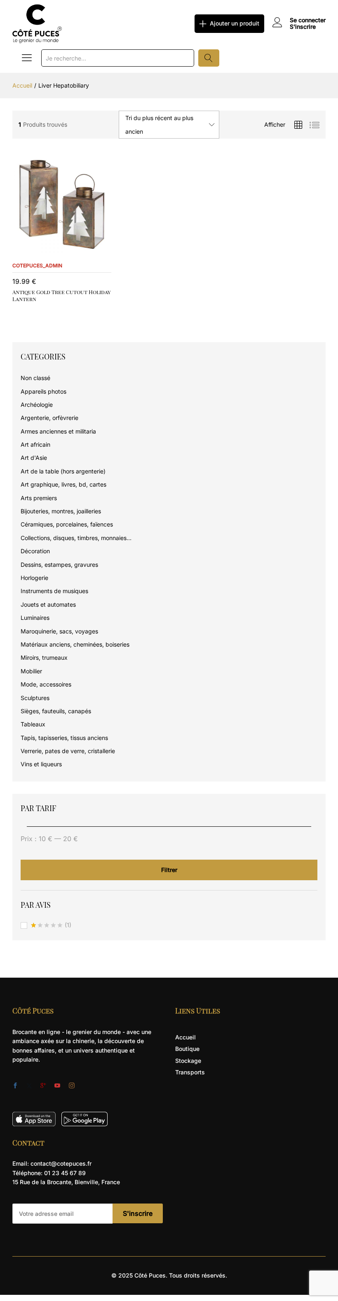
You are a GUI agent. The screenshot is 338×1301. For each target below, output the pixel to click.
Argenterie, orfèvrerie (49, 417)
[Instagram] (71, 1086)
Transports (190, 1072)
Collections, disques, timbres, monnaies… (76, 537)
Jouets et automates (48, 604)
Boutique (187, 1048)
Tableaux (33, 724)
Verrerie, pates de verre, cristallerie (68, 750)
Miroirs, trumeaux (44, 657)
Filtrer (169, 869)
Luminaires (35, 617)
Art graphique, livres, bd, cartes (63, 484)
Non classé (35, 377)
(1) (51, 925)
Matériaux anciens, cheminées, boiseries (75, 644)
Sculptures (35, 697)
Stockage (188, 1060)
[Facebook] (15, 1085)
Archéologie (37, 404)
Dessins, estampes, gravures (59, 564)
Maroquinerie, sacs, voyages (59, 631)
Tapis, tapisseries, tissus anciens (64, 737)
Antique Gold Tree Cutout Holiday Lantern (61, 295)
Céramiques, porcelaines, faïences (67, 524)
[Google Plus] (43, 1085)
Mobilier (31, 671)
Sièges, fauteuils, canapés (56, 710)
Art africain (35, 444)
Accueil (185, 1037)
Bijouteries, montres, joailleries (61, 511)
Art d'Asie (34, 457)
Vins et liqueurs (41, 764)
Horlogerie (34, 577)
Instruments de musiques (54, 590)
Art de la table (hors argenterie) (63, 471)
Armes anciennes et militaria (58, 431)
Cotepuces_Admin (37, 265)
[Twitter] (29, 1085)
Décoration (35, 550)
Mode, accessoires (46, 684)
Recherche (208, 58)
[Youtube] (57, 1085)
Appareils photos (43, 391)
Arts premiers (39, 497)
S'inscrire (303, 26)
